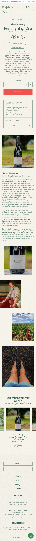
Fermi (17, 19)
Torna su (19, 537)
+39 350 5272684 (21, 504)
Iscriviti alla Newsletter (17, 469)
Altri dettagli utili (13, 125)
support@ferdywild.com (20, 502)
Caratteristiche (12, 120)
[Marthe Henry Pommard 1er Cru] (18, 260)
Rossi (22, 19)
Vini (12, 19)
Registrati (17, 463)
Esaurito (18, 92)
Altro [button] (18, 488)
